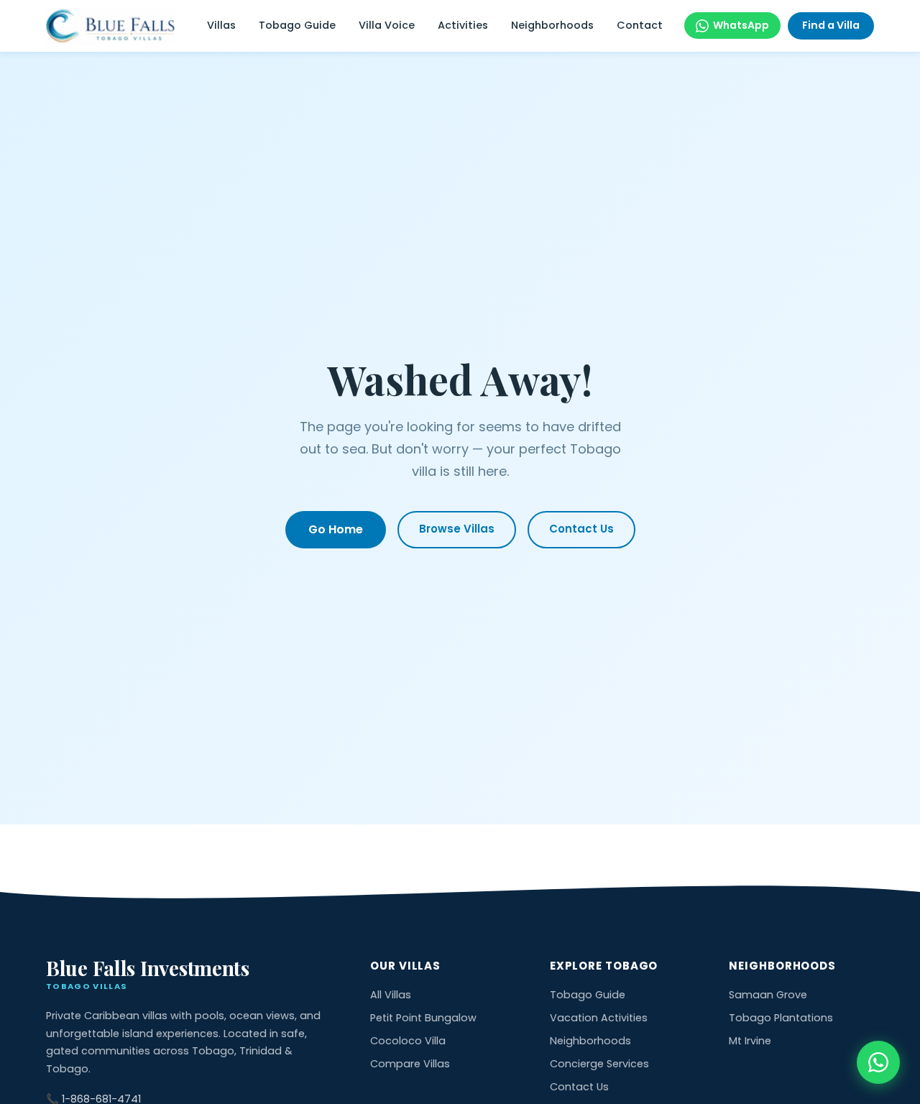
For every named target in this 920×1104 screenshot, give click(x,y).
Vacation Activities (599, 1018)
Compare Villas (410, 1064)
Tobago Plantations (781, 1018)
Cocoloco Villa (408, 1041)
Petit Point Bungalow (423, 1018)
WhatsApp (741, 25)
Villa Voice (387, 25)
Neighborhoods (552, 25)
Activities (463, 25)
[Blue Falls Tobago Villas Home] (110, 26)
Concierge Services (599, 1064)
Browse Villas (456, 528)
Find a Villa (831, 25)
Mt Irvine (750, 1041)
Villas (221, 25)
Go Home (335, 529)
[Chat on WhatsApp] (878, 1062)
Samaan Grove (768, 995)
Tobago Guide (297, 25)
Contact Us (581, 528)
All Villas (390, 995)
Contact (640, 25)
